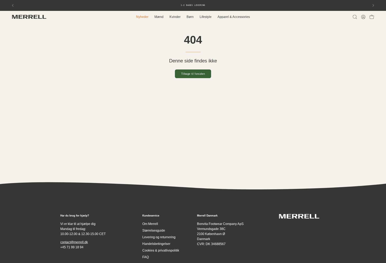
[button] (355, 17)
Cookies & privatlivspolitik (160, 250)
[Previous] (13, 5)
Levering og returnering (159, 237)
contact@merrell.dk (74, 242)
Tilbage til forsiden (193, 73)
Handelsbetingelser (156, 243)
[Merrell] (29, 17)
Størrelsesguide (153, 230)
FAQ (145, 257)
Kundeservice (150, 215)
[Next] (373, 5)
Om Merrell (150, 224)
